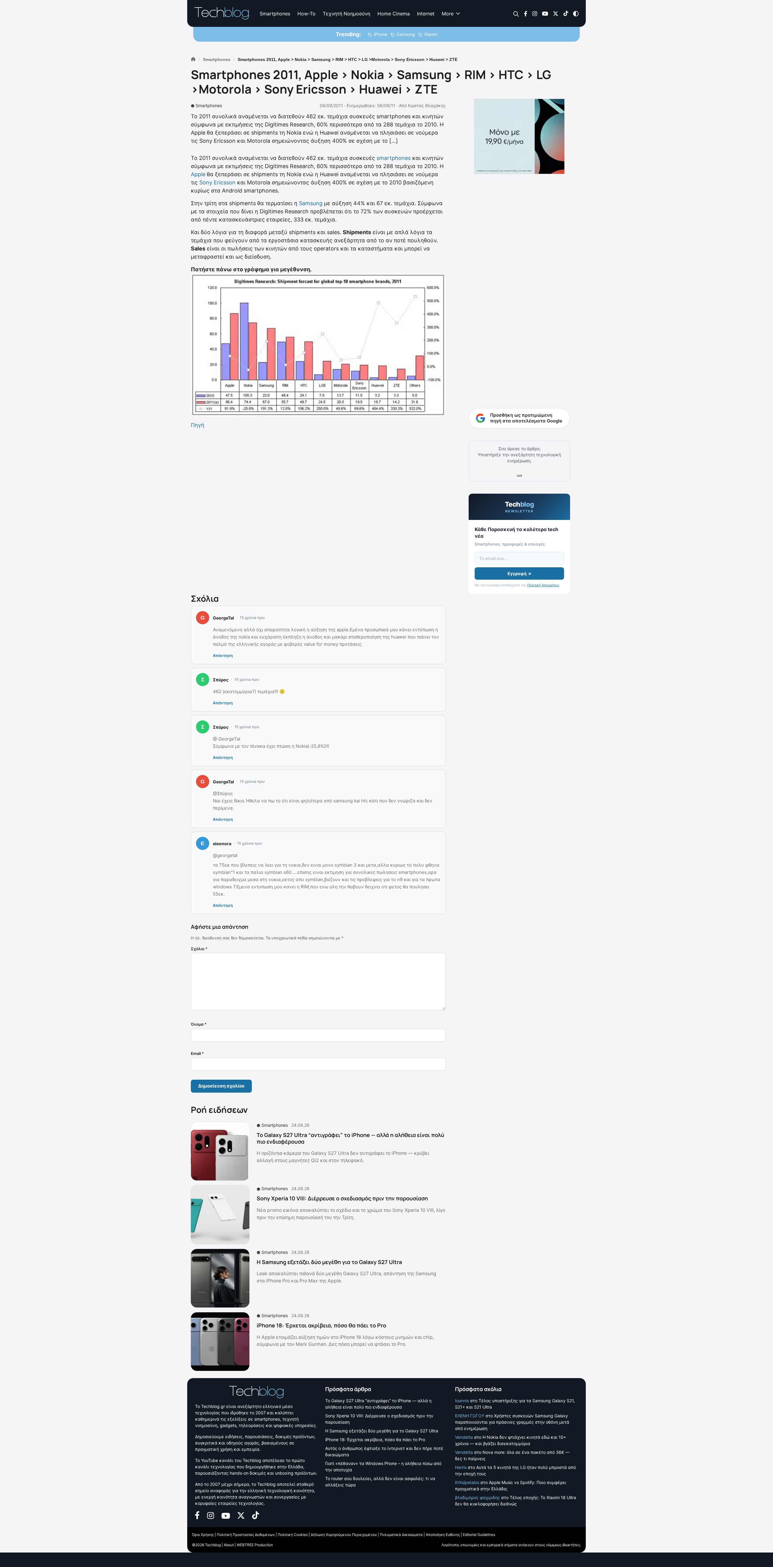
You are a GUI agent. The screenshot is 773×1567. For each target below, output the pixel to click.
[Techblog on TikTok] (565, 13)
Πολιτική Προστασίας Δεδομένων (246, 1534)
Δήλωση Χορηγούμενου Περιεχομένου (344, 1534)
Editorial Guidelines (479, 1534)
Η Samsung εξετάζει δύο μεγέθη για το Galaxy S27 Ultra (329, 1262)
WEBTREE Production (255, 1545)
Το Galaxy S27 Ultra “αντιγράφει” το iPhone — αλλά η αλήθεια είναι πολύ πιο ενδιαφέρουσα (350, 1138)
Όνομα (199, 1024)
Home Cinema (393, 14)
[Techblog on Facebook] (525, 13)
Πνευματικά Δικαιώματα (401, 1534)
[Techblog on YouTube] (545, 13)
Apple (198, 174)
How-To (306, 14)
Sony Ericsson (217, 182)
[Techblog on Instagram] (534, 13)
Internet (426, 14)
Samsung (405, 34)
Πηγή (197, 425)
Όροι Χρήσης (203, 1534)
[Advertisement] (318, 510)
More (448, 14)
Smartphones (275, 14)
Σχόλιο (199, 948)
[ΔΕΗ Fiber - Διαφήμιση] (519, 136)
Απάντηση (223, 655)
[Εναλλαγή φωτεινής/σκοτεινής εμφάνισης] (576, 13)
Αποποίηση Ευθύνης (443, 1534)
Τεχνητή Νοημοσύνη (346, 14)
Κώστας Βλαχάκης (427, 105)
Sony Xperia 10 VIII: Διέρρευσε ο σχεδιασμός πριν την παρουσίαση (342, 1198)
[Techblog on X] (555, 13)
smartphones (394, 158)
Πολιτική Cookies (293, 1534)
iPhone (380, 34)
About (229, 1545)
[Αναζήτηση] (516, 14)
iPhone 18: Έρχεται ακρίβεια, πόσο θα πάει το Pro (321, 1325)
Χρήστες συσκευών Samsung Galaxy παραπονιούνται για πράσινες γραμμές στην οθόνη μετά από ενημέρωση (512, 1422)
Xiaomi (430, 34)
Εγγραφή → (519, 573)
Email (197, 1053)
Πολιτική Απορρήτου (543, 585)
